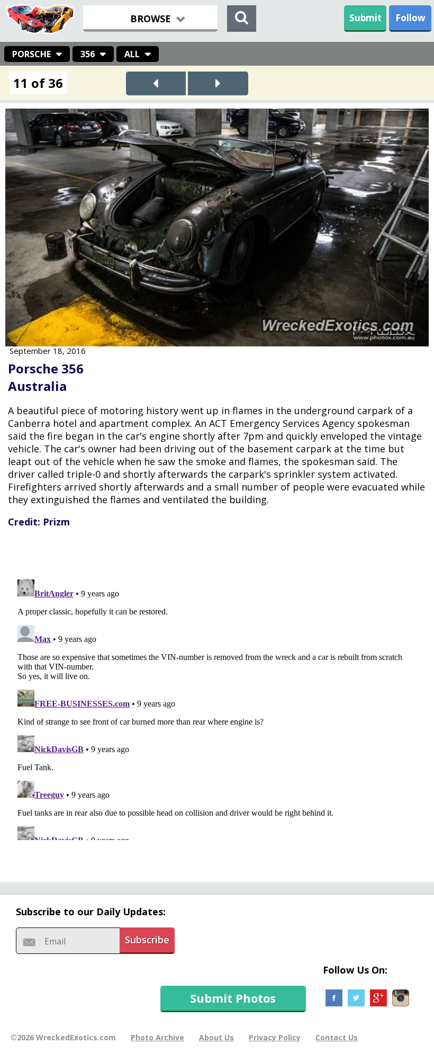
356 (87, 54)
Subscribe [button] (147, 939)
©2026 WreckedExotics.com (63, 1037)
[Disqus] (217, 707)
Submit (365, 18)
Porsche (31, 54)
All (132, 54)
